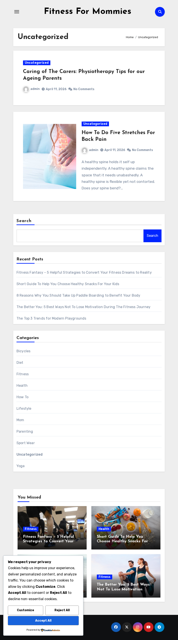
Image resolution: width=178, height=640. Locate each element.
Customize (25, 610)
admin (35, 89)
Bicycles (23, 351)
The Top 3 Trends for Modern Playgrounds (51, 318)
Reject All (62, 610)
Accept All (43, 620)
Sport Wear (25, 443)
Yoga (20, 466)
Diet (19, 363)
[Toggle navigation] (16, 11)
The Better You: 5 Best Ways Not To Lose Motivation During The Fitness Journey (83, 307)
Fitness (22, 374)
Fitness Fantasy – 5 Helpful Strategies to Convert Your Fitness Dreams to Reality (84, 272)
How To (22, 397)
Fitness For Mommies (87, 11)
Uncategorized (37, 63)
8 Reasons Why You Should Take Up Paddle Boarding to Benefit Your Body (78, 295)
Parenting (24, 431)
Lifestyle (23, 408)
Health (22, 385)
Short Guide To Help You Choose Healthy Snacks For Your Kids (67, 284)
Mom (20, 420)
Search (24, 221)
